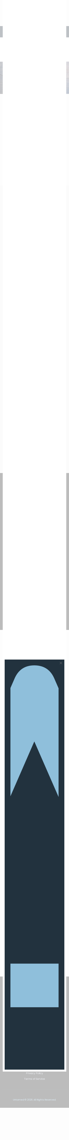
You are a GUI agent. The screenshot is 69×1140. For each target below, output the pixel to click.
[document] (34, 570)
